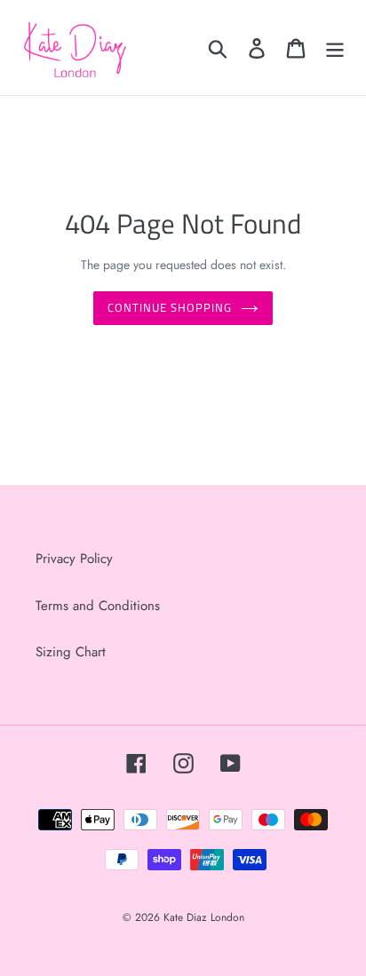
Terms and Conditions (98, 605)
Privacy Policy (74, 558)
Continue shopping (170, 307)
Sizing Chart (71, 652)
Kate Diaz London (203, 917)
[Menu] (334, 47)
